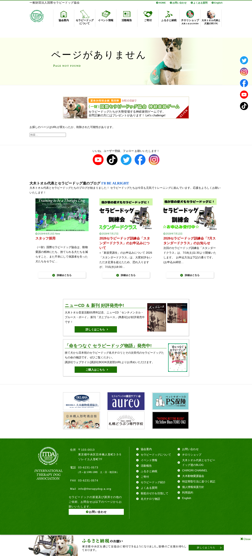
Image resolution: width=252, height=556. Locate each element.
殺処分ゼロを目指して (154, 493)
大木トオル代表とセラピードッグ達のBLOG (198, 462)
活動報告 (146, 465)
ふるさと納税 (149, 471)
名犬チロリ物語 (150, 498)
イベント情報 (149, 460)
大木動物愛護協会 (193, 476)
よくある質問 (200, 2)
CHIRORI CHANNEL (195, 470)
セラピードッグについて (156, 454)
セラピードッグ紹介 (153, 482)
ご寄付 (145, 476)
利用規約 (187, 492)
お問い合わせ (179, 2)
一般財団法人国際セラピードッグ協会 (55, 2)
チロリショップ (191, 454)
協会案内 (146, 449)
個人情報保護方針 (193, 487)
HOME (162, 2)
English (218, 2)
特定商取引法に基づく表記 (198, 481)
